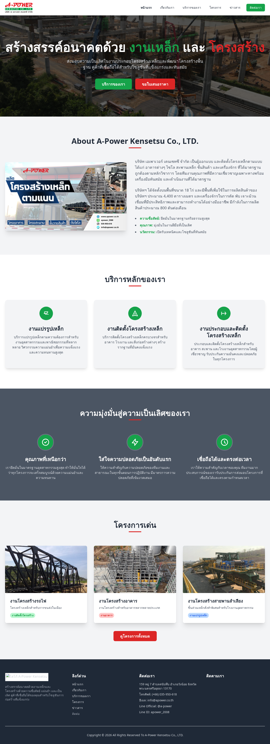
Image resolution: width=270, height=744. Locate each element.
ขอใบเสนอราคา (155, 84)
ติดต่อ (76, 714)
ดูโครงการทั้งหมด (135, 636)
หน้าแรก (146, 7)
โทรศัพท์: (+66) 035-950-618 (158, 694)
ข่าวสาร (235, 7)
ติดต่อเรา (256, 7)
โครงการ (215, 7)
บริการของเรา (192, 7)
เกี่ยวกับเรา (167, 7)
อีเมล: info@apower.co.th (156, 700)
